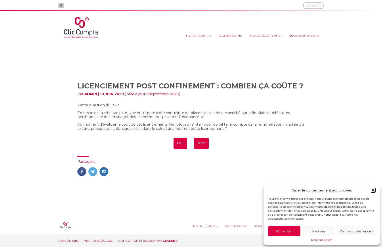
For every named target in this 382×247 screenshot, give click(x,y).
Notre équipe (198, 36)
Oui (180, 143)
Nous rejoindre (265, 36)
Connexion (313, 5)
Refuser (318, 231)
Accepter (284, 231)
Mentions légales (321, 239)
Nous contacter (303, 36)
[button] (373, 190)
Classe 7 (170, 240)
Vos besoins (230, 36)
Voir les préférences (356, 231)
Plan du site (68, 240)
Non (201, 143)
